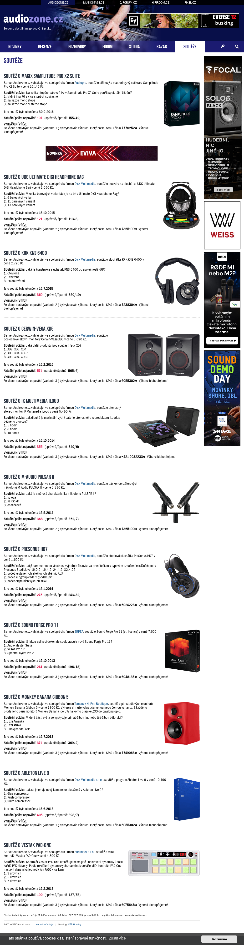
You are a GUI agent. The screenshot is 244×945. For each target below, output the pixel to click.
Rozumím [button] (219, 939)
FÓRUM (107, 46)
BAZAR (162, 46)
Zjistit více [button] (117, 938)
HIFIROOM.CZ (160, 2)
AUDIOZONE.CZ (58, 2)
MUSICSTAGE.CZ (93, 2)
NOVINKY (14, 46)
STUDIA (134, 46)
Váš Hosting (74, 924)
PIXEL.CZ (190, 2)
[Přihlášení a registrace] (222, 47)
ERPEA (79, 631)
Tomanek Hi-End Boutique (91, 704)
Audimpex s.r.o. (85, 852)
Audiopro (80, 83)
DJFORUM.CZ (128, 2)
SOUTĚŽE (190, 46)
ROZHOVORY (77, 46)
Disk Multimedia (85, 184)
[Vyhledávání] (237, 47)
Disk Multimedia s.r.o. (89, 780)
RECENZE (45, 46)
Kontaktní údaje (44, 924)
